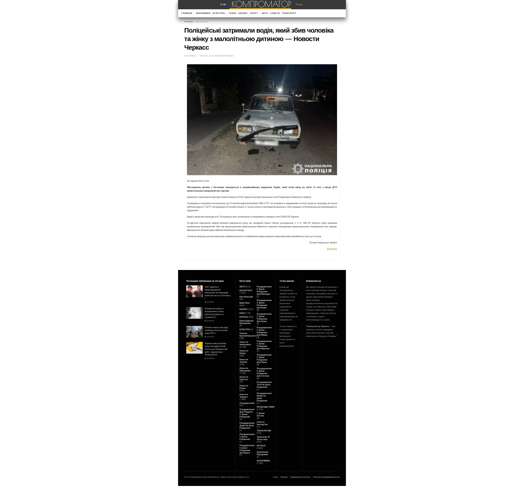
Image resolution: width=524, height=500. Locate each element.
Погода (299, 4)
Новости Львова (243, 360)
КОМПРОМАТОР (261, 4)
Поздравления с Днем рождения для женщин (264, 290)
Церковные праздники (262, 453)
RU (221, 4)
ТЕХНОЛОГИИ (264, 430)
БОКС (242, 313)
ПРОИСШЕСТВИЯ (265, 407)
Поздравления (246, 403)
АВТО (265, 13)
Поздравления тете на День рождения (264, 384)
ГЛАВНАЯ (186, 13)
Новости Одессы (243, 378)
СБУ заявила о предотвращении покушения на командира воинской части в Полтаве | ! (218, 293)
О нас (275, 477)
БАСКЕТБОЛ (245, 290)
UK (224, 4)
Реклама (284, 477)
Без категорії (246, 296)
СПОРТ (254, 13)
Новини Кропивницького (248, 334)
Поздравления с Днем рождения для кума (264, 304)
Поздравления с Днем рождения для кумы (264, 318)
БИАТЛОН (244, 303)
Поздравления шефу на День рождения (264, 397)
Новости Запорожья (245, 343)
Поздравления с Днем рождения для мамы (264, 331)
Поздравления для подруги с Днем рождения (246, 413)
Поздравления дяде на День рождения (246, 425)
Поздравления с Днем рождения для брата (246, 449)
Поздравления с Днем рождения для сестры (264, 372)
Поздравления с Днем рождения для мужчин (264, 345)
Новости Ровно (243, 386)
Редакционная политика (300, 477)
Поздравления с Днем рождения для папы (264, 358)
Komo (192, 56)
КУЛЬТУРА (219, 13)
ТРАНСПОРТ (289, 13)
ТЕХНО (232, 13)
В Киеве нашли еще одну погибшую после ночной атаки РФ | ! (216, 330)
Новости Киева (243, 352)
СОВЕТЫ (275, 13)
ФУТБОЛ (261, 445)
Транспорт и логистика (263, 438)
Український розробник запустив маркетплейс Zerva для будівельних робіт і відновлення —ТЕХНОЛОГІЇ (216, 349)
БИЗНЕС (243, 13)
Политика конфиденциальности (326, 477)
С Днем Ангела (260, 414)
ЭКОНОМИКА (203, 13)
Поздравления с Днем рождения (246, 436)
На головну (188, 22)
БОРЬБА (243, 317)
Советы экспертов (262, 423)
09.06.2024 (203, 56)
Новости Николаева (244, 369)
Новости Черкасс (202, 22)
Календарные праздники (246, 322)
